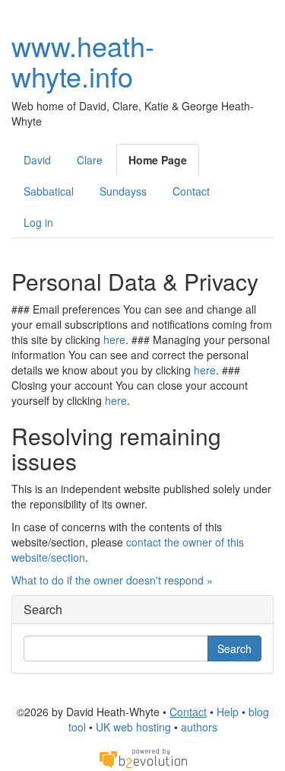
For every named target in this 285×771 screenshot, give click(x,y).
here (114, 339)
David (37, 159)
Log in (38, 222)
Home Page (157, 159)
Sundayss (123, 191)
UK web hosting (133, 726)
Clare (90, 159)
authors (199, 726)
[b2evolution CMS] (142, 757)
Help (228, 711)
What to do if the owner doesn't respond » (112, 580)
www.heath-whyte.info (82, 60)
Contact (191, 191)
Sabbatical (49, 191)
